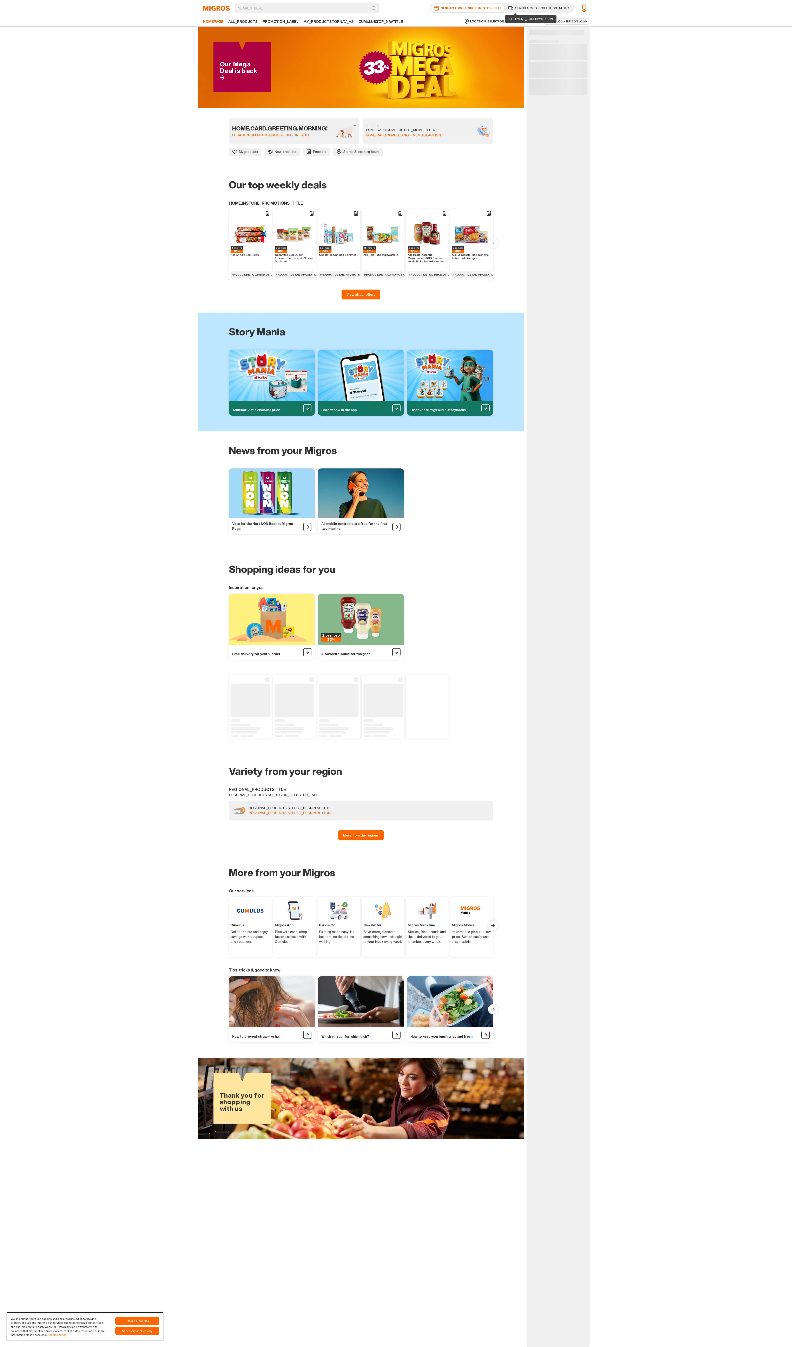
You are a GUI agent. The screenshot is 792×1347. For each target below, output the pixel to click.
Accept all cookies (137, 1321)
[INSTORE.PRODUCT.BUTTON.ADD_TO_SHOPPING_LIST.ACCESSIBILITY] (267, 213)
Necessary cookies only (137, 1331)
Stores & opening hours (361, 151)
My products (248, 151)
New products (285, 151)
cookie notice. (58, 1335)
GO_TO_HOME (216, 8)
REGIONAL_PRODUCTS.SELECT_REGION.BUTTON (289, 813)
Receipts (320, 151)
